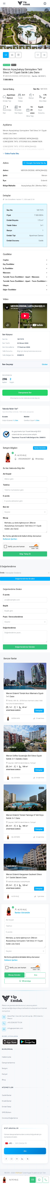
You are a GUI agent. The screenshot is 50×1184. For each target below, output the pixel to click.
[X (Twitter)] (27, 1159)
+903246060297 (24, 459)
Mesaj (5, 518)
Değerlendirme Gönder (25, 647)
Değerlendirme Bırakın (25, 579)
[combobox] (25, 512)
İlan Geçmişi (25, 364)
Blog (25, 1080)
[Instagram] (11, 1159)
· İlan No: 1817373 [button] (37, 76)
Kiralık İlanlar (25, 1101)
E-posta (6, 496)
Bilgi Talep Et (25, 554)
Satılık (14, 65)
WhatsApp (39, 459)
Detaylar (39, 711)
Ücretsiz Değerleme (25, 1118)
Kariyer (25, 1074)
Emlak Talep (25, 1107)
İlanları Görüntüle (40, 448)
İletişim (25, 1068)
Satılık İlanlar (25, 1095)
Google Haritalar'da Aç (36, 163)
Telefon (6, 485)
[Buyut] (46, 10)
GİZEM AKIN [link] (15, 718)
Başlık (5, 606)
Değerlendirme (9, 628)
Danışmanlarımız (25, 1063)
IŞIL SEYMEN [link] (15, 778)
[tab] (6, 55)
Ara (25, 1151)
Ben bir (6, 507)
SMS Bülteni (25, 1112)
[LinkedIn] (22, 1159)
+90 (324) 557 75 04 (14, 1022)
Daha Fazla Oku (12, 153)
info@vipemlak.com (15, 1028)
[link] (25, 679)
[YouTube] (17, 1159)
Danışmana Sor (25, 393)
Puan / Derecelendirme (13, 617)
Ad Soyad (7, 474)
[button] (38, 55)
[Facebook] (6, 1159)
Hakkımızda (25, 1057)
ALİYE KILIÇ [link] (15, 896)
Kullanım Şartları (10, 539)
